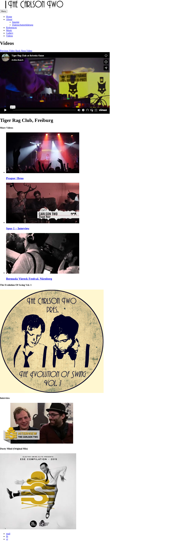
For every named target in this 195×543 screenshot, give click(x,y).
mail (8, 533)
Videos (9, 36)
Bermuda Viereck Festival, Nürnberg (29, 278)
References (11, 27)
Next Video (26, 50)
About (9, 19)
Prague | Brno (15, 178)
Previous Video (7, 50)
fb (7, 536)
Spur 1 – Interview (17, 228)
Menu (3, 11)
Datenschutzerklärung (22, 25)
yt (7, 539)
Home (9, 16)
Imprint (15, 22)
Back (17, 50)
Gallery (9, 33)
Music (9, 30)
